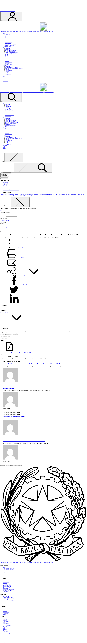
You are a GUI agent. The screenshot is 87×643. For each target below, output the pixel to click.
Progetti (6, 72)
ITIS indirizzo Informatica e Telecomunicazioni (11, 187)
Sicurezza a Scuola (8, 42)
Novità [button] (4, 57)
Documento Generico (4, 312)
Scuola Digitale (8, 49)
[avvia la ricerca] (42, 168)
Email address (3, 217)
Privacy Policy (8, 43)
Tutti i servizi (7, 56)
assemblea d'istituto (19, 195)
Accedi (2, 223)
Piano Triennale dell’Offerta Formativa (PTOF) (14, 68)
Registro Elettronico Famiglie (10, 51)
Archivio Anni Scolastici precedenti (11, 67)
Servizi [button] (4, 47)
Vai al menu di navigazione (12, 10)
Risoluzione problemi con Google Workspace (11, 186)
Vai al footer (19, 10)
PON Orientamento (27, 195)
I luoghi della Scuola (9, 39)
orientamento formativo (44, 194)
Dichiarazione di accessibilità (10, 44)
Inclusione (7, 69)
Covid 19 (7, 63)
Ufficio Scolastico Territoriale (8, 569)
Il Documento (5, 324)
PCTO (4, 79)
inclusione (28, 194)
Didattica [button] (4, 65)
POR (50, 194)
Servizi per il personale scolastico (11, 52)
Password (2, 218)
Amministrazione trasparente (10, 55)
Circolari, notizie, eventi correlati (9, 325)
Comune (4, 573)
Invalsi (4, 572)
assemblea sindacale (4, 194)
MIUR (4, 567)
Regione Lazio (5, 574)
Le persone (7, 37)
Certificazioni (7, 71)
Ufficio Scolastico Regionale (8, 568)
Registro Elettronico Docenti (10, 50)
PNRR (4, 77)
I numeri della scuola (9, 40)
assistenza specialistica (8, 307)
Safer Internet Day (6, 182)
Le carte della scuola (9, 38)
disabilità (65, 194)
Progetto (31, 194)
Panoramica (7, 34)
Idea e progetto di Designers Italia (6, 641)
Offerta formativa (8, 70)
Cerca (1, 171)
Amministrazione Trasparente (8, 633)
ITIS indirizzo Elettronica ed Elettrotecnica (11, 190)
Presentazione (7, 35)
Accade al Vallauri (8, 62)
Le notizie (7, 61)
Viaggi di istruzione (34, 195)
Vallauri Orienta (6, 185)
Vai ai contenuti (3, 10)
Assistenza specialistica (8, 388)
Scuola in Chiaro (6, 570)
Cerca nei (4, 175)
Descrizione (5, 323)
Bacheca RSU (5, 81)
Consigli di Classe (12, 195)
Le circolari (7, 60)
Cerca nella (4, 176)
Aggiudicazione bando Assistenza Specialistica (14, 416)
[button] (23, 275)
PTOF (4, 76)
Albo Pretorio (7, 54)
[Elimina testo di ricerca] (23, 168)
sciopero (16, 194)
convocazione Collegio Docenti (76, 194)
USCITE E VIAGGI (7, 74)
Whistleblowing (8, 46)
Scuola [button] (4, 33)
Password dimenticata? (4, 220)
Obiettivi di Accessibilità (9, 45)
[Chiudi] (13, 157)
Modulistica (5, 78)
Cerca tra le (4, 174)
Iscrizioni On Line (6, 571)
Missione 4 (13, 194)
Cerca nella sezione (5, 173)
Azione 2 (68, 194)
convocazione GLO (22, 194)
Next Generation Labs (59, 194)
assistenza (2, 307)
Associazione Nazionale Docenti (9, 575)
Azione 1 (53, 194)
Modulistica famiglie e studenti (8, 188)
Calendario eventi (8, 64)
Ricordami (4, 222)
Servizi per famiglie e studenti (10, 53)
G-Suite (1, 210)
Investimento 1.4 (37, 194)
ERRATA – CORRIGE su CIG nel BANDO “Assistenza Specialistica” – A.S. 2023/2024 (24, 441)
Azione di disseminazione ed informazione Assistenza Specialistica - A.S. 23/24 (15, 352)
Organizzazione (8, 36)
